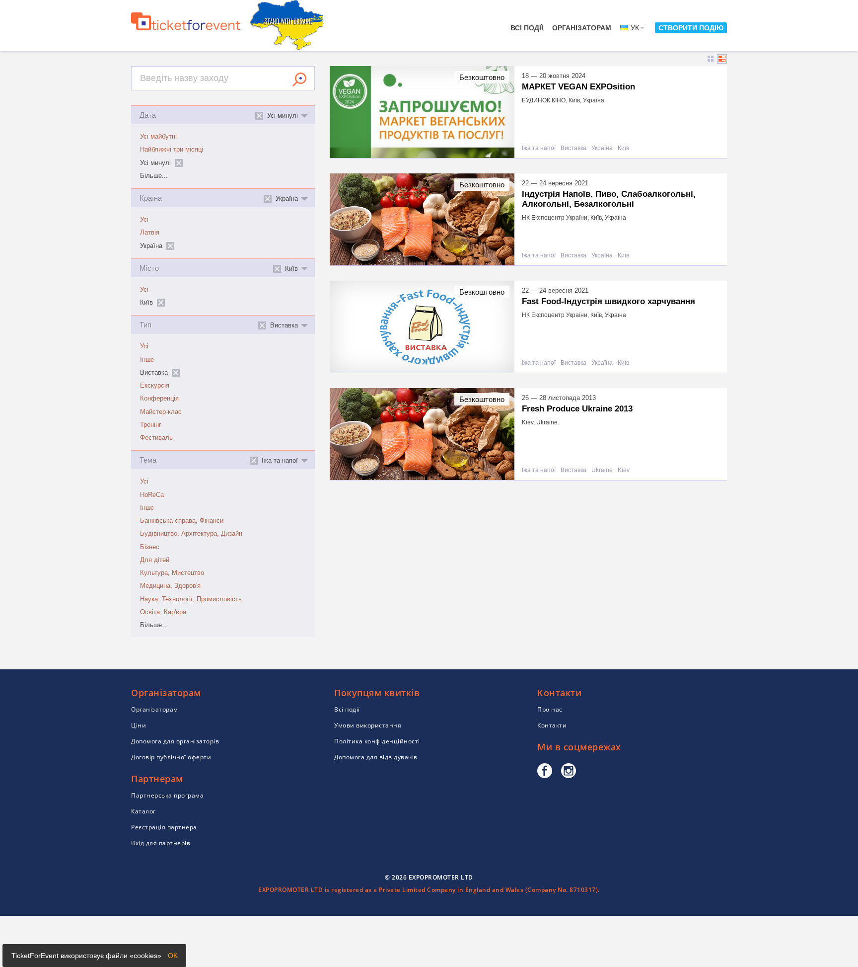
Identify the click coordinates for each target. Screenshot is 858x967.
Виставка (573, 148)
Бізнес (149, 547)
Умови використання (367, 725)
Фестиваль (156, 437)
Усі (144, 219)
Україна (602, 148)
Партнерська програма (167, 795)
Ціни (138, 725)
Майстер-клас (161, 411)
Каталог (143, 811)
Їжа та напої (539, 148)
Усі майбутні (158, 136)
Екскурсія (154, 385)
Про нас (550, 709)
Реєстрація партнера (164, 827)
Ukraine (602, 470)
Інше (147, 359)
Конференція (159, 398)
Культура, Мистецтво (172, 572)
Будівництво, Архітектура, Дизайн (191, 533)
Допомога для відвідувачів (376, 757)
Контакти (552, 725)
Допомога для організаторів (175, 741)
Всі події (526, 28)
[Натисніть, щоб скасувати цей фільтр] (179, 163)
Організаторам (581, 28)
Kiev (624, 470)
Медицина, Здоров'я (170, 585)
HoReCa (152, 494)
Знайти (299, 79)
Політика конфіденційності (377, 741)
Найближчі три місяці (171, 149)
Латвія (149, 232)
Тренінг (150, 424)
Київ (623, 148)
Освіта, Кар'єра (163, 612)
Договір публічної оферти (171, 757)
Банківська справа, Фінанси (181, 520)
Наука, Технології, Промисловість (191, 599)
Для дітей (154, 560)
